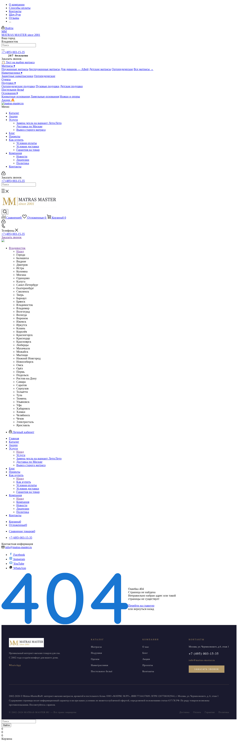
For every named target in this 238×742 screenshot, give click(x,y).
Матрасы (8, 65)
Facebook (19, 554)
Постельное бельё (12, 89)
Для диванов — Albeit (75, 69)
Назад (20, 251)
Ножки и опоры (70, 96)
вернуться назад (144, 609)
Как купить (16, 139)
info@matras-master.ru (18, 547)
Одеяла (6, 79)
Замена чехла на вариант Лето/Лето (39, 123)
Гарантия (210, 712)
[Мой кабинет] (3, 174)
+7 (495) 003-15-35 (13, 52)
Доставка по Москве (29, 126)
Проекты (14, 136)
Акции (13, 116)
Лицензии (22, 159)
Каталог (14, 113)
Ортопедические (122, 69)
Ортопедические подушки (18, 86)
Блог (12, 133)
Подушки (8, 83)
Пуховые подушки (47, 86)
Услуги (13, 119)
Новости (21, 156)
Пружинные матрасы (14, 69)
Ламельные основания (44, 96)
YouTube (18, 563)
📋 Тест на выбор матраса (18, 62)
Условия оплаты (26, 143)
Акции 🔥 (8, 100)
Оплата (197, 712)
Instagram (19, 559)
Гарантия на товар (28, 149)
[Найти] (2, 49)
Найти (6, 725)
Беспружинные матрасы (44, 69)
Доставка (184, 712)
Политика (22, 163)
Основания (9, 93)
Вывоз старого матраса (31, 129)
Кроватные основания (15, 96)
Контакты (15, 166)
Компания (15, 153)
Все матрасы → (143, 69)
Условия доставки (27, 146)
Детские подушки (71, 86)
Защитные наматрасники (17, 76)
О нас (145, 646)
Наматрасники (11, 72)
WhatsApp (19, 568)
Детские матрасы (100, 69)
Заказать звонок (11, 237)
